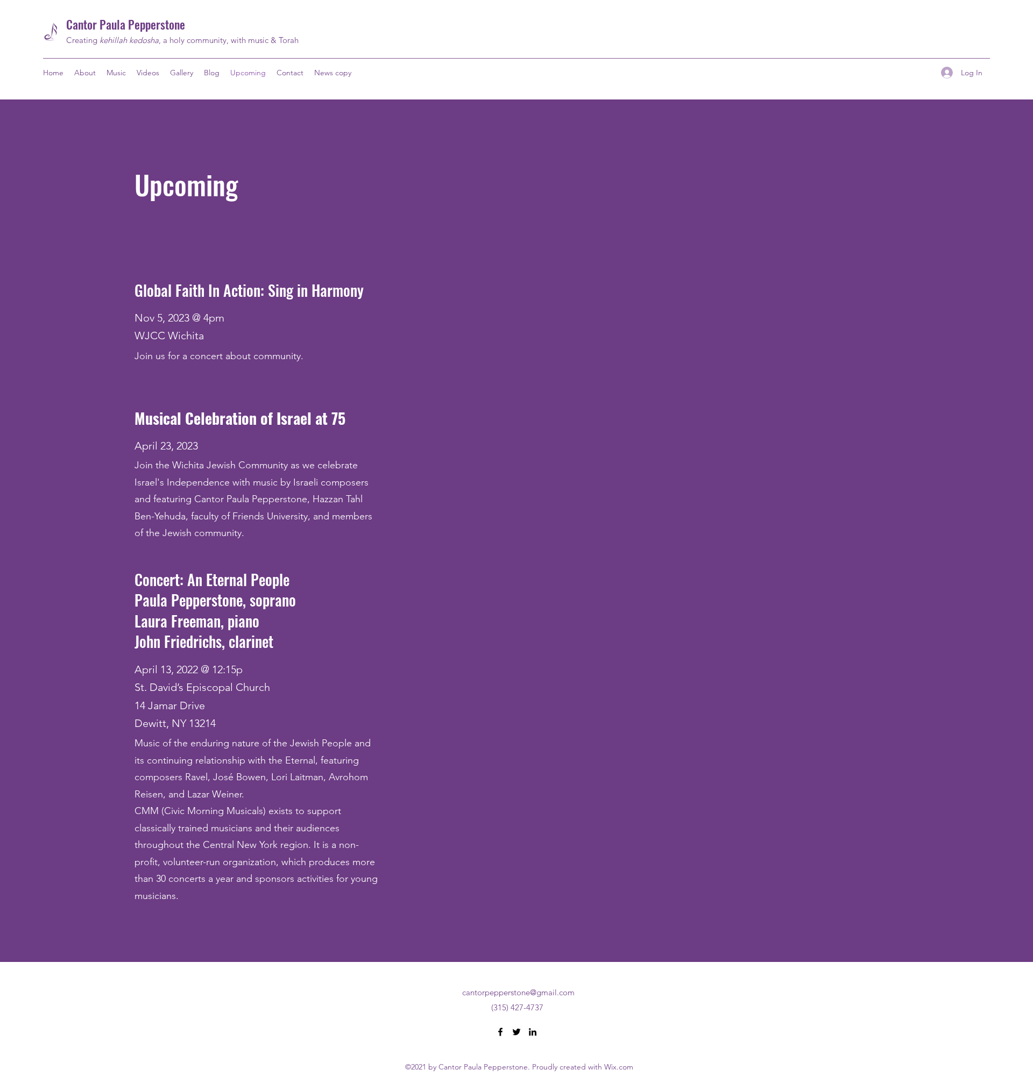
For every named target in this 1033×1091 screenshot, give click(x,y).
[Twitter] (516, 1031)
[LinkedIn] (532, 1031)
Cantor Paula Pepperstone (125, 24)
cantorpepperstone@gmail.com (518, 992)
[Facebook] (500, 1031)
